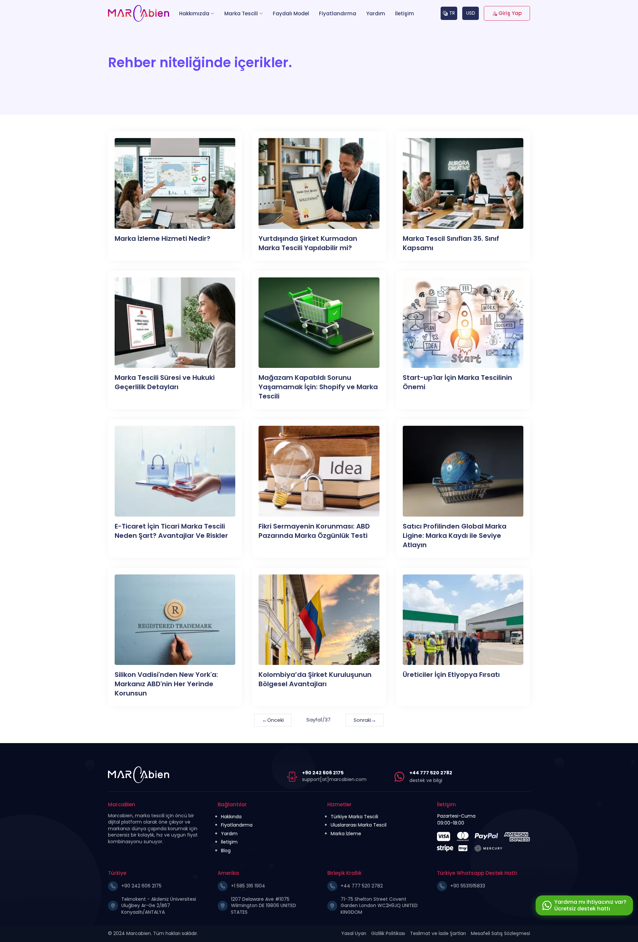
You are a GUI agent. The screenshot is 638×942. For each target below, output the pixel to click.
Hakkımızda (194, 13)
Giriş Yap (510, 13)
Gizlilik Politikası (388, 933)
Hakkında (231, 816)
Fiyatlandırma (337, 13)
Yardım (375, 13)
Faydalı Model (291, 13)
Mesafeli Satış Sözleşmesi (500, 933)
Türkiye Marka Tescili (354, 816)
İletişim (404, 13)
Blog (226, 850)
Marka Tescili (241, 13)
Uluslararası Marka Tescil (358, 825)
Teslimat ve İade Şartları (438, 933)
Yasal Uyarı (353, 933)
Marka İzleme (346, 833)
